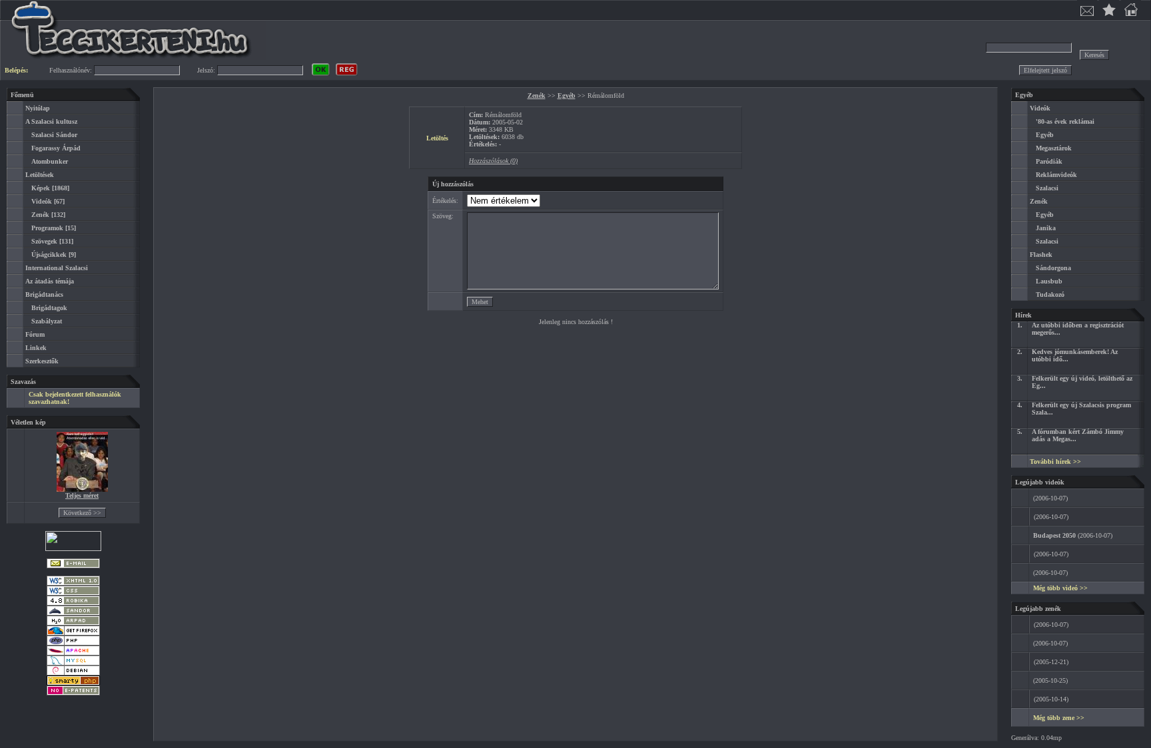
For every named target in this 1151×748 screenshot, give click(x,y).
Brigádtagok (49, 307)
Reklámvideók (1056, 174)
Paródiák (1049, 161)
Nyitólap (37, 108)
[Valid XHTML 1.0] (73, 583)
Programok (47, 228)
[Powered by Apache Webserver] (73, 653)
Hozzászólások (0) (493, 160)
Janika (1046, 228)
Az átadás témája (49, 281)
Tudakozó (1050, 294)
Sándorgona (1053, 268)
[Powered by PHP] (73, 643)
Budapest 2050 (1054, 535)
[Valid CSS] (73, 593)
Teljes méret (82, 495)
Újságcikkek (49, 254)
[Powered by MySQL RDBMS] (73, 663)
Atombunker (49, 161)
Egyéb (567, 95)
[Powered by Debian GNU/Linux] (73, 673)
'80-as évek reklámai (1065, 121)
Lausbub (1049, 281)
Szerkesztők (42, 361)
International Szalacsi (56, 268)
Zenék (40, 214)
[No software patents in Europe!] (73, 693)
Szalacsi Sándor (54, 134)
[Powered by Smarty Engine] (73, 683)
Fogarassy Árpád (56, 148)
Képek (40, 188)
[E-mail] (73, 566)
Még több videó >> (1060, 588)
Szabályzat (46, 321)
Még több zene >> (1058, 717)
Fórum (35, 334)
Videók (41, 201)
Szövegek (44, 241)
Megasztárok (1054, 148)
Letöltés (437, 138)
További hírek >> (1055, 461)
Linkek (36, 347)
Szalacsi (1047, 188)
